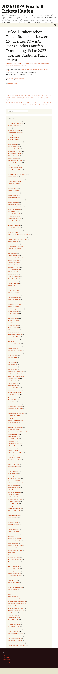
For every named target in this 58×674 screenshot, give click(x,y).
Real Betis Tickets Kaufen (13, 485)
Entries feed (6, 657)
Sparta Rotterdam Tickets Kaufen (15, 545)
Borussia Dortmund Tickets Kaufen (15, 172)
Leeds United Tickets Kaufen (14, 387)
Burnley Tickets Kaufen (13, 188)
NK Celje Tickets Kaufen (13, 422)
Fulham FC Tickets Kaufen (13, 313)
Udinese (9, 594)
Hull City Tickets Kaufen (13, 355)
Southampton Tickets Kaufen (14, 541)
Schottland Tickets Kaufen (14, 515)
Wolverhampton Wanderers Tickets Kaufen (17, 645)
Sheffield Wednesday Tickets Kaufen (16, 527)
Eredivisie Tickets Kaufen (13, 241)
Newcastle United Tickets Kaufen (15, 420)
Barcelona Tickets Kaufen (13, 158)
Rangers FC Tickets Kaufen (14, 464)
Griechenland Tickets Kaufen (14, 336)
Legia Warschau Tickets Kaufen (15, 390)
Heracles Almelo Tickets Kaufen (15, 346)
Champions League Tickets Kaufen (15, 207)
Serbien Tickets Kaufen (13, 517)
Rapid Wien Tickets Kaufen (14, 466)
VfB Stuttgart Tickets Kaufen (14, 624)
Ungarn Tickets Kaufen (13, 615)
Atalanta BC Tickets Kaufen (14, 149)
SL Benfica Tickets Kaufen (13, 529)
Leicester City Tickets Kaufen (14, 392)
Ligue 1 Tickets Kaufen (13, 397)
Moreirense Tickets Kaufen (14, 415)
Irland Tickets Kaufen (12, 362)
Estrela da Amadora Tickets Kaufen (15, 246)
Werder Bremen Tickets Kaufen (15, 636)
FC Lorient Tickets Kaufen (13, 278)
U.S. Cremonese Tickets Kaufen (15, 592)
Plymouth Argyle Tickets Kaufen (15, 443)
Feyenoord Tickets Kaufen (14, 297)
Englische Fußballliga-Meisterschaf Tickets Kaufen (19, 234)
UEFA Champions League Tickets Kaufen (17, 601)
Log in (4, 655)
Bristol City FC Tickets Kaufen (14, 181)
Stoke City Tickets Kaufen (13, 566)
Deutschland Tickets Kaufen (14, 225)
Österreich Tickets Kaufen (14, 434)
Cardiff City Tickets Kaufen (14, 197)
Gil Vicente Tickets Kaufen (13, 329)
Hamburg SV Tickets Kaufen (14, 339)
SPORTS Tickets (11, 552)
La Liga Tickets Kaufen (13, 385)
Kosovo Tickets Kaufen (13, 380)
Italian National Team (12, 367)
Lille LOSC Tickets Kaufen (13, 399)
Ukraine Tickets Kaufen (13, 612)
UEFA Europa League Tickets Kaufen (16, 608)
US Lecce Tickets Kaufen (13, 619)
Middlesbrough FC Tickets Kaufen (15, 408)
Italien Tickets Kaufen (12, 369)
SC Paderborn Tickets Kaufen (14, 510)
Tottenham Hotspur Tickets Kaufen (15, 585)
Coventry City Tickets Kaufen (14, 213)
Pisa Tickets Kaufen (12, 441)
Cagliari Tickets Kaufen (13, 195)
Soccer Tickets (11, 536)
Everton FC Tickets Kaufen (14, 255)
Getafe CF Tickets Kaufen (13, 327)
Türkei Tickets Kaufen (12, 589)
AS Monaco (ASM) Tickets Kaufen (15, 142)
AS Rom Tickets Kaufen (13, 144)
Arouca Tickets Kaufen (13, 139)
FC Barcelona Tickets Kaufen (14, 264)
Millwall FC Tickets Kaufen (13, 411)
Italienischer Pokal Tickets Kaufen (15, 78)
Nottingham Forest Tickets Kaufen (15, 427)
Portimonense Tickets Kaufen (14, 445)
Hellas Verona (11, 341)
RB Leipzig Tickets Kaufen (13, 471)
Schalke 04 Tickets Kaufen (13, 513)
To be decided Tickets (13, 580)
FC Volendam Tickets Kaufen (14, 295)
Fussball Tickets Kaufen (24, 63)
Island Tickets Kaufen (12, 364)
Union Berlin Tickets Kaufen (14, 617)
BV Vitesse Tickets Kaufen (13, 190)
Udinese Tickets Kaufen (13, 596)
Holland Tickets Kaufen (13, 348)
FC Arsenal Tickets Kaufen (13, 260)
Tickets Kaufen (16, 65)
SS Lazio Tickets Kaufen (13, 554)
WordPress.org (6, 662)
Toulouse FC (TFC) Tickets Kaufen (15, 587)
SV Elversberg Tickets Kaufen (14, 571)
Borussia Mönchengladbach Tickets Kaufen (17, 174)
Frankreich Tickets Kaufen (13, 306)
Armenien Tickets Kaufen (13, 137)
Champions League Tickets (14, 204)
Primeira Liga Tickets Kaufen (14, 457)
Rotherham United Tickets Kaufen (15, 499)
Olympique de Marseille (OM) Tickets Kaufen (18, 432)
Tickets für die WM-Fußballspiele (15, 575)
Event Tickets (11, 251)
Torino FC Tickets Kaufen (13, 582)
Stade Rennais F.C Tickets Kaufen (15, 564)
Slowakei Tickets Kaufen (13, 531)
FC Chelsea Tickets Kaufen (14, 269)
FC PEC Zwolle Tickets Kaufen (14, 285)
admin (24, 65)
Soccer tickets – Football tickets (15, 538)
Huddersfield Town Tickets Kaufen (15, 353)
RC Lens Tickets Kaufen (13, 473)
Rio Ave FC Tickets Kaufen (13, 494)
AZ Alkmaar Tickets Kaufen (14, 155)
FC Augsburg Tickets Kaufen (14, 262)
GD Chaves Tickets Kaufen (13, 320)
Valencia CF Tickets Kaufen (14, 622)
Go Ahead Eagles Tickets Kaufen (15, 334)
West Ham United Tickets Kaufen (15, 640)
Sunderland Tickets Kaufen (14, 568)
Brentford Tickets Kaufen (13, 176)
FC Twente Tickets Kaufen (13, 290)
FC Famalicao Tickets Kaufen (14, 271)
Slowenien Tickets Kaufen (13, 534)
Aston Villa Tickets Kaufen (13, 146)
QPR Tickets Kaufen (12, 462)
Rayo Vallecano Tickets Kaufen (14, 469)
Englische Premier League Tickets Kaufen (17, 237)
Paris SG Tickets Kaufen (13, 436)
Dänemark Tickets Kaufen (13, 220)
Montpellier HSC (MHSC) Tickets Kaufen (16, 413)
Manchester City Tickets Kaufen (15, 404)
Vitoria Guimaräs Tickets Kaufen (15, 629)
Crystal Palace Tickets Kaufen (14, 218)
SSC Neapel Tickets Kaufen (14, 557)
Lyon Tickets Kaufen (12, 401)
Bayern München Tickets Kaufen (15, 162)
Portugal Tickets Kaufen (13, 450)
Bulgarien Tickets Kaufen (13, 183)
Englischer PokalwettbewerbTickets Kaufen (17, 239)
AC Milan (9, 128)
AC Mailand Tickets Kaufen (13, 125)
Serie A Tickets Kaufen (13, 522)
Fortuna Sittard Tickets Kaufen (14, 304)
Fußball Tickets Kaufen (35, 63)
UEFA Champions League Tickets (15, 599)
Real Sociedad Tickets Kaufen (14, 492)
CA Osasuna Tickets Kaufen (14, 193)
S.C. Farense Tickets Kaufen (14, 501)
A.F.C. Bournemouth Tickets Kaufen (15, 123)
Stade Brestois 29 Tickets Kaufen (15, 559)
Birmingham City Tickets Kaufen (15, 167)
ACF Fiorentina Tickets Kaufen (14, 130)
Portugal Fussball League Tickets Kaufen (17, 448)
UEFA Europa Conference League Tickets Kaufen (18, 606)
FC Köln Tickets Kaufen (13, 274)
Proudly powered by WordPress (13, 671)
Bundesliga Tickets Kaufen (14, 186)
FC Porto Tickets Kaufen (13, 288)
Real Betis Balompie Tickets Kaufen (16, 483)
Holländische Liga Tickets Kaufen (15, 350)
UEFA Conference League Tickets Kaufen (17, 603)
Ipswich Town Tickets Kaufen (14, 360)
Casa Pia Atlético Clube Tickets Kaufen (16, 200)
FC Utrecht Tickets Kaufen (13, 292)
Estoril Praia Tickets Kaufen (14, 244)
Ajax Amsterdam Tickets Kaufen (15, 132)
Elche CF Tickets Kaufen (13, 232)
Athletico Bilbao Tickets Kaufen (15, 151)
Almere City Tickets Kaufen (14, 135)
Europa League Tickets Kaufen (14, 248)
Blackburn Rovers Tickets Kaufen (15, 169)
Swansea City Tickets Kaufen (14, 573)
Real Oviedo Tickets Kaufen (14, 490)
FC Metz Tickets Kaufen (13, 281)
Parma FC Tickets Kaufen (13, 438)
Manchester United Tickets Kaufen (15, 406)
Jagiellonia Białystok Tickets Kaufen (16, 376)
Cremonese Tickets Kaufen (14, 216)
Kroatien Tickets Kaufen (13, 383)
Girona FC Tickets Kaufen (13, 332)
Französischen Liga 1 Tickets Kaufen (16, 309)
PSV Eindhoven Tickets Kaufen (14, 459)
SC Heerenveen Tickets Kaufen (15, 508)
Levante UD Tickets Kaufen (14, 394)
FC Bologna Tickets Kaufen (14, 267)
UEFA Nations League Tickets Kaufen (16, 610)
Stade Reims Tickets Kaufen (14, 561)
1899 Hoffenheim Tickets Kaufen (15, 121)
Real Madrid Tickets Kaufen (14, 487)
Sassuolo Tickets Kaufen (13, 503)
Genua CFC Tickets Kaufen (13, 322)
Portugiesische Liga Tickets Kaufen (16, 452)
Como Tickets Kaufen (12, 211)
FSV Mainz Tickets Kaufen (13, 311)
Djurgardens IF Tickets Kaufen (14, 227)
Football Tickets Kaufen (13, 302)
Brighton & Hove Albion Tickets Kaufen (16, 179)
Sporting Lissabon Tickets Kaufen (15, 550)
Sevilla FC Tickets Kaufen (13, 524)
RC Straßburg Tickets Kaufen (14, 476)
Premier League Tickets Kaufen (15, 455)
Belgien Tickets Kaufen (13, 165)
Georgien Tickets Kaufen (13, 325)
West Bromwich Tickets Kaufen (15, 638)
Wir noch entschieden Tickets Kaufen (16, 643)
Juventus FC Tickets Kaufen (14, 378)
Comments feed (6, 659)
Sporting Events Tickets (13, 548)
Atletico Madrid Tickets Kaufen (15, 153)
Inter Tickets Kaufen (12, 357)
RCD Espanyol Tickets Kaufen (14, 478)
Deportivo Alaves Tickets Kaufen (15, 223)
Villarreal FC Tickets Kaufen (14, 626)
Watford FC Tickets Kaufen (14, 631)
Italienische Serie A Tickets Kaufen (15, 371)
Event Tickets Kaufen (12, 253)
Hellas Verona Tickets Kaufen (14, 343)
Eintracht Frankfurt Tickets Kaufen (15, 230)
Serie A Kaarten (11, 520)
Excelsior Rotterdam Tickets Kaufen (16, 258)
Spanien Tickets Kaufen (13, 543)
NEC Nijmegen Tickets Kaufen (14, 418)
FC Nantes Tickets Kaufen (13, 283)
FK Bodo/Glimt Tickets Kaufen (14, 299)
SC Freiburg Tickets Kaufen (14, 506)
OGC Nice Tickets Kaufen (13, 429)
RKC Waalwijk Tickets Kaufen (14, 496)
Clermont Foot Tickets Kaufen (14, 209)
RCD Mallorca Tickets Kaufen (14, 480)
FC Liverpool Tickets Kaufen (14, 276)
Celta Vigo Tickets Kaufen (13, 202)
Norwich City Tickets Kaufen (14, 425)
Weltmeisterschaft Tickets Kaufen (15, 633)
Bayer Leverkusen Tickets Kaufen (15, 160)
